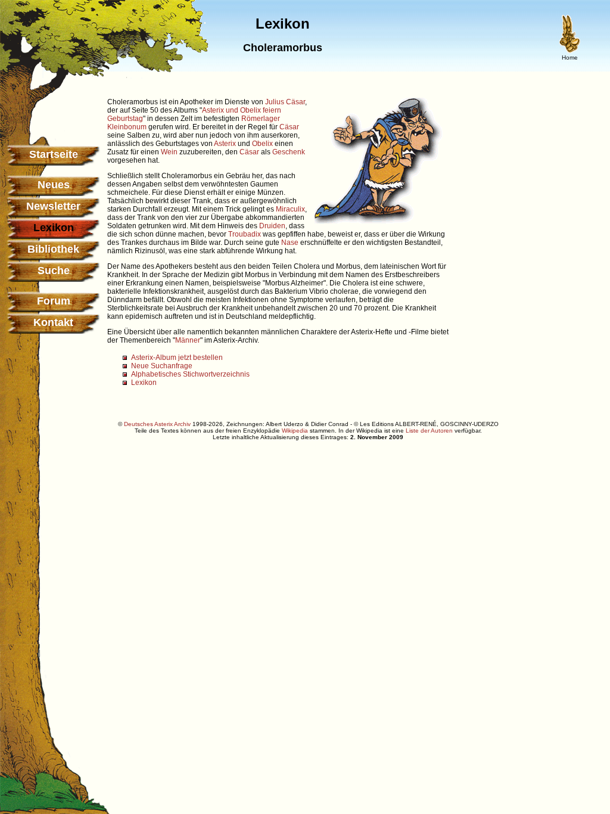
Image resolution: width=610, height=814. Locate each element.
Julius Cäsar (285, 102)
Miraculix (290, 209)
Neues (54, 185)
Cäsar (289, 127)
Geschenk (288, 152)
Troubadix (244, 234)
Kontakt (53, 322)
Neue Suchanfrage (161, 366)
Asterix (225, 143)
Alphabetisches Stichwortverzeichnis (190, 374)
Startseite (53, 154)
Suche (54, 270)
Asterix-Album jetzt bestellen (177, 357)
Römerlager (260, 118)
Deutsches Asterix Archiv (157, 424)
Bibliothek (53, 249)
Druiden (272, 226)
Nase (289, 242)
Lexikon (144, 382)
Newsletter (53, 206)
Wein (169, 152)
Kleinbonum (127, 127)
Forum (53, 301)
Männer (187, 340)
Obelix (262, 143)
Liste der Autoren (429, 430)
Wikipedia (295, 430)
